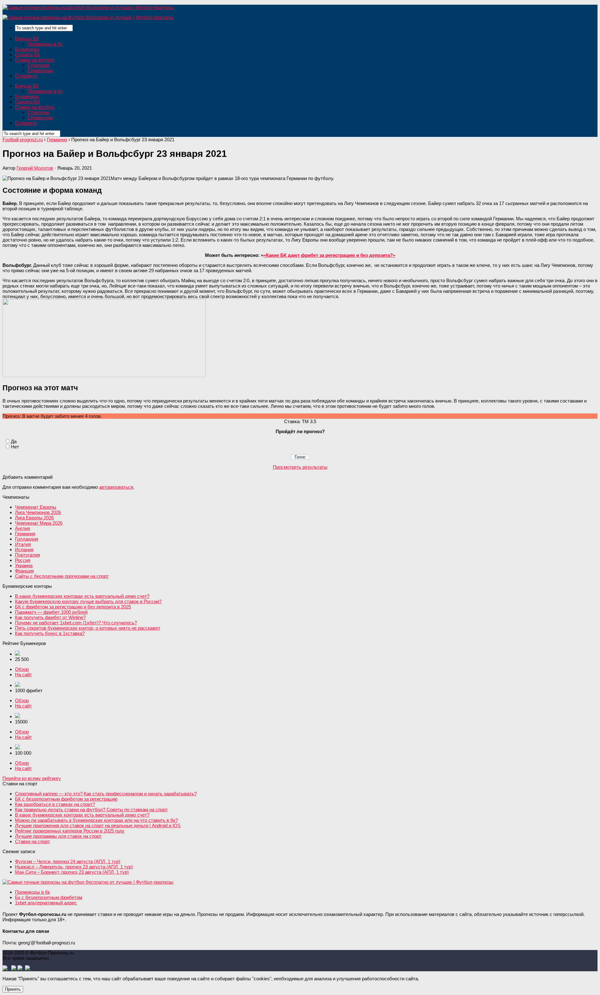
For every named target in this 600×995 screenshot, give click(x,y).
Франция (24, 570)
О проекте (26, 75)
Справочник (40, 70)
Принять (13, 989)
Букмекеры (27, 49)
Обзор (22, 669)
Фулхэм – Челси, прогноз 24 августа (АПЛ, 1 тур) (67, 861)
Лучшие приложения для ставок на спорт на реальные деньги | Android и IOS (98, 825)
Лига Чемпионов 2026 (38, 512)
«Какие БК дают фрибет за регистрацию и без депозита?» (329, 255)
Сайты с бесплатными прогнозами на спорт (62, 576)
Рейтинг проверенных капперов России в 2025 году (69, 830)
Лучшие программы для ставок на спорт (58, 836)
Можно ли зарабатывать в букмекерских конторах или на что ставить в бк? (96, 820)
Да (14, 441)
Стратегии (38, 65)
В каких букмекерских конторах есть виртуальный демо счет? (82, 596)
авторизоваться (116, 487)
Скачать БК (27, 54)
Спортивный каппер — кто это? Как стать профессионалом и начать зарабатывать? (106, 793)
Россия (22, 560)
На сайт (23, 674)
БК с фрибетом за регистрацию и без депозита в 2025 (73, 606)
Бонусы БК (27, 38)
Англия (22, 528)
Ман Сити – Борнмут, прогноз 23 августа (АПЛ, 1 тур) (72, 872)
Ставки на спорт (32, 841)
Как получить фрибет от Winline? (50, 617)
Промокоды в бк (45, 44)
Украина (23, 565)
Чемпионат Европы (35, 507)
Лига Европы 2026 (34, 517)
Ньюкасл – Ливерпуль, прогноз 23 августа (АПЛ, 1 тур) (74, 866)
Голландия (26, 539)
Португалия (27, 555)
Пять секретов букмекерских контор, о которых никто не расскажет (87, 628)
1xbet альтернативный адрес (46, 902)
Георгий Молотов (35, 168)
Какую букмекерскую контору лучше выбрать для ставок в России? (88, 601)
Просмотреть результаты (300, 467)
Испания (24, 549)
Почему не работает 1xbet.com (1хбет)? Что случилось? (76, 622)
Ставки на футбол (34, 59)
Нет (15, 446)
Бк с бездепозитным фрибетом (48, 897)
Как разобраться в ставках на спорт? (55, 804)
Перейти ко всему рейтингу (31, 778)
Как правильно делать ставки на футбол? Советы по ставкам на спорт (91, 809)
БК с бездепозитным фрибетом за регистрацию (66, 799)
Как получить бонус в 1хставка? (50, 633)
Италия (23, 544)
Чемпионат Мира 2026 (38, 523)
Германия (25, 533)
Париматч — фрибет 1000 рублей (51, 612)
